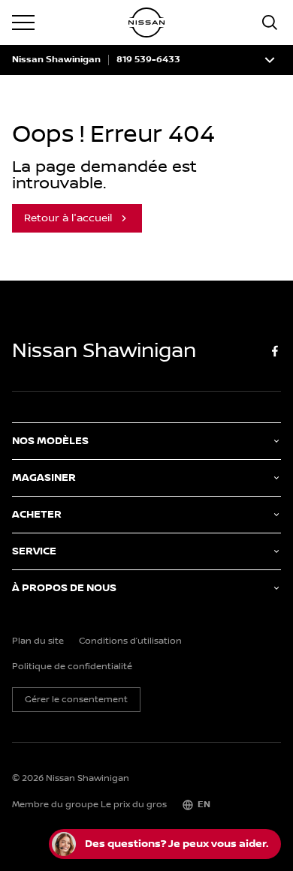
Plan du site (38, 641)
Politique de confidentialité (72, 667)
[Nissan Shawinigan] (146, 23)
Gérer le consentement (76, 699)
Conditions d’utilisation (130, 641)
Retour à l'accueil (68, 218)
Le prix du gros (134, 804)
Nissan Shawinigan (56, 60)
